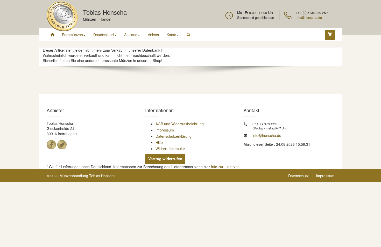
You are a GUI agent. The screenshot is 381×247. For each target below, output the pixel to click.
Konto (171, 34)
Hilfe (159, 142)
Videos (153, 34)
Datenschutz (298, 175)
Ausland (130, 34)
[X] (62, 144)
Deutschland (103, 34)
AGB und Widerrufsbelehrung (180, 123)
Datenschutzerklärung (174, 136)
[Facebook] (51, 144)
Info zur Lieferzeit (225, 166)
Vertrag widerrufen (165, 158)
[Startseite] (52, 34)
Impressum (165, 130)
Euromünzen (72, 34)
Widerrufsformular (170, 148)
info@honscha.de (309, 17)
